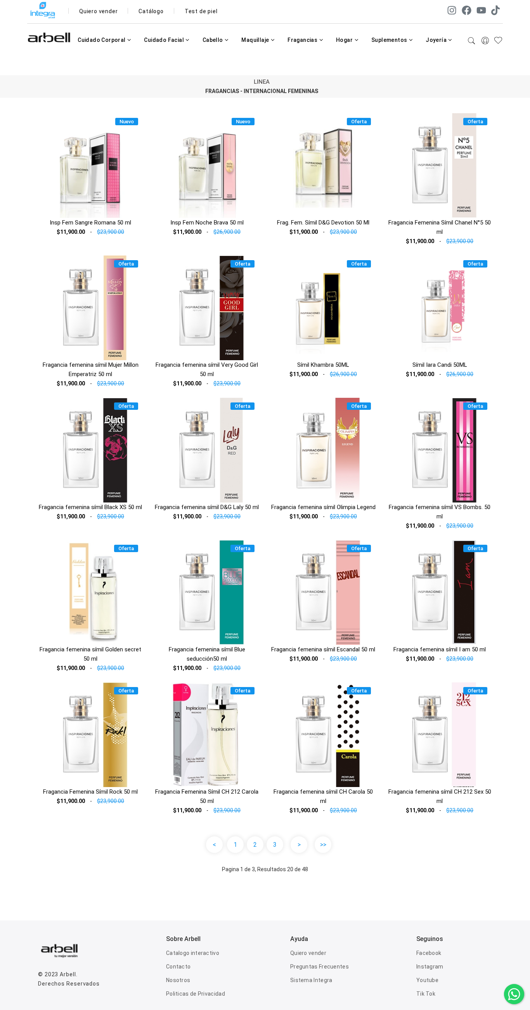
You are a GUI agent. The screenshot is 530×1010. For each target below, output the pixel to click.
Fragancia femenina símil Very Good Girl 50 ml (207, 369)
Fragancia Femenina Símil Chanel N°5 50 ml (439, 227)
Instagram (429, 966)
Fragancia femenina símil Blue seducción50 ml (207, 654)
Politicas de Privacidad (195, 994)
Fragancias (303, 40)
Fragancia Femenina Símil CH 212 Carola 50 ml (206, 796)
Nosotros (178, 980)
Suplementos (390, 40)
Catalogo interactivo (192, 953)
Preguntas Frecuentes (319, 966)
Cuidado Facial (164, 40)
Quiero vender (98, 11)
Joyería (437, 40)
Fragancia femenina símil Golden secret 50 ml (90, 654)
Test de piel (201, 11)
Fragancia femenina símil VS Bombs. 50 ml (439, 512)
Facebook (428, 953)
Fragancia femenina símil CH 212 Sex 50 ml (439, 796)
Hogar (345, 40)
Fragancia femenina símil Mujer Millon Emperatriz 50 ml (91, 369)
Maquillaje (255, 40)
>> (323, 844)
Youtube (427, 980)
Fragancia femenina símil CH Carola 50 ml (323, 796)
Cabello (213, 40)
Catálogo (151, 11)
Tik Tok (425, 994)
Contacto (178, 966)
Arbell (68, 974)
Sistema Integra (311, 980)
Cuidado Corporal (102, 40)
